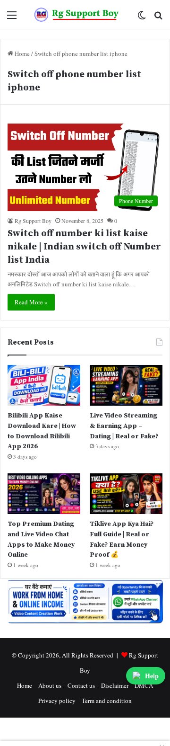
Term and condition (107, 700)
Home (21, 53)
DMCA (144, 685)
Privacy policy (57, 700)
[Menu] (12, 18)
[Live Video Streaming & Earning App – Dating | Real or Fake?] (126, 385)
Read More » (31, 302)
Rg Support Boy (33, 220)
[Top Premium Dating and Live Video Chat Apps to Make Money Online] (44, 494)
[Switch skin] (141, 18)
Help (152, 676)
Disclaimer (114, 685)
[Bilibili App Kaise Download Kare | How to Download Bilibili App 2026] (44, 385)
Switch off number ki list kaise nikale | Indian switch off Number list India (84, 247)
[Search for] (158, 18)
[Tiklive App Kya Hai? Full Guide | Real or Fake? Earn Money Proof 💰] (126, 494)
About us (49, 685)
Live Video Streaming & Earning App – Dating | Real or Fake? (124, 425)
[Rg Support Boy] (77, 14)
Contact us (81, 685)
